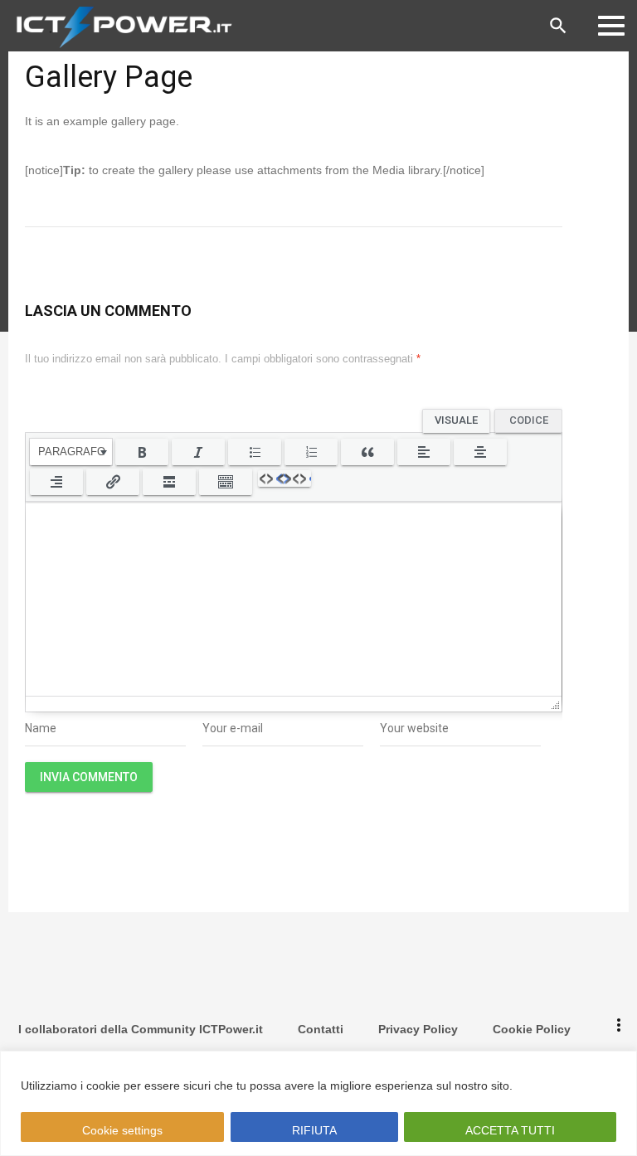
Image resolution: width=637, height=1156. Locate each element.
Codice (528, 419)
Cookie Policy (532, 1029)
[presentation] (71, 452)
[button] (71, 452)
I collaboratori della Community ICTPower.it (140, 1029)
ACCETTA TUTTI (510, 1130)
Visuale (456, 419)
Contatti (320, 1029)
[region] (318, 1103)
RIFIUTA (313, 1130)
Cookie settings (122, 1130)
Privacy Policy (418, 1029)
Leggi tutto (548, 1085)
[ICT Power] (120, 25)
